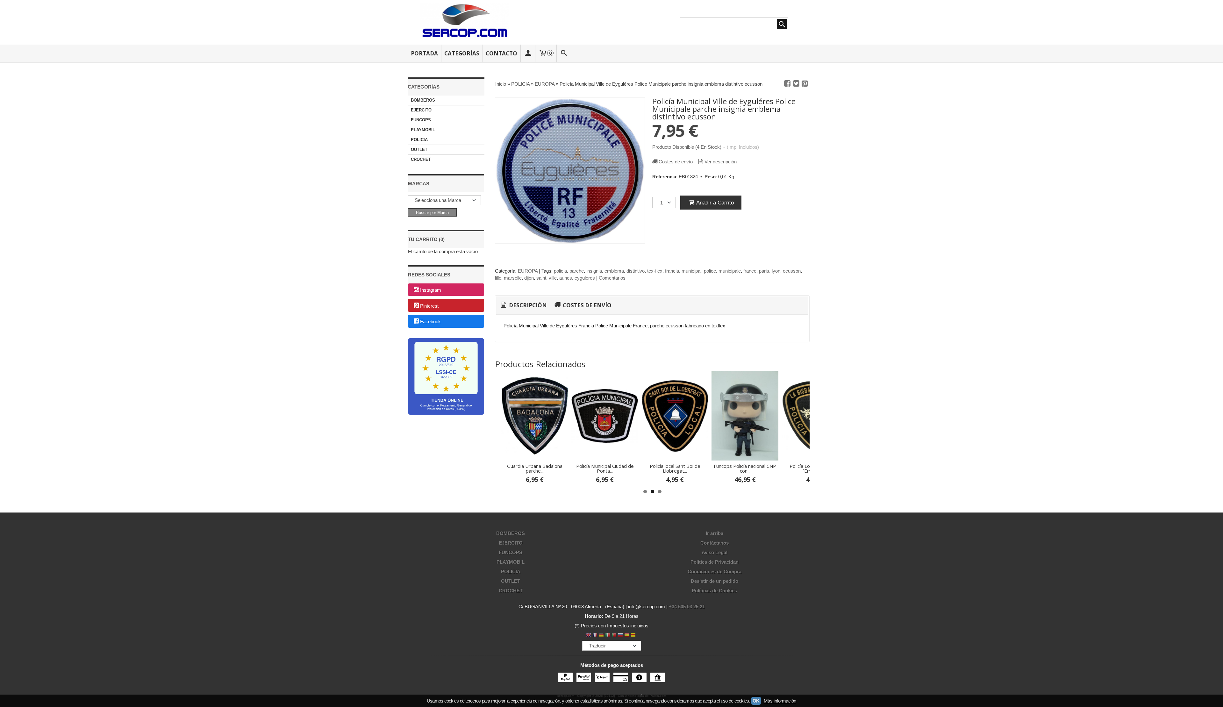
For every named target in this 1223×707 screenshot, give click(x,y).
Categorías (461, 53)
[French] (594, 635)
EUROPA (528, 271)
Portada (424, 53)
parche (576, 271)
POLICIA (419, 139)
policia (560, 271)
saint (541, 278)
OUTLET (419, 149)
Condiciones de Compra (714, 571)
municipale (730, 271)
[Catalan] (634, 635)
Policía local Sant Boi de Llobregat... (675, 468)
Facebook (430, 322)
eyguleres (585, 278)
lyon (776, 271)
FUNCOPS (421, 120)
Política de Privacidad (714, 562)
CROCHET (421, 159)
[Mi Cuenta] (527, 53)
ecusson (792, 271)
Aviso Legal (714, 552)
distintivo (635, 271)
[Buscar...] (564, 53)
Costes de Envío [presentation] (586, 305)
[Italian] (607, 635)
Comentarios (612, 278)
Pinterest (429, 306)
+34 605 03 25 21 (687, 606)
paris (764, 271)
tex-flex (654, 271)
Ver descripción (720, 161)
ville (553, 278)
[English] (588, 635)
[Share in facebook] (787, 84)
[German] (601, 635)
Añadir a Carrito (714, 202)
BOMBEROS (423, 100)
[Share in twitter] (796, 84)
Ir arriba (714, 533)
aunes (565, 278)
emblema (614, 271)
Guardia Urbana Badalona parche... (534, 468)
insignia (594, 271)
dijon (529, 278)
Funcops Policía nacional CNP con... (745, 468)
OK (756, 700)
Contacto (501, 53)
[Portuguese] (614, 635)
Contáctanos (714, 543)
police (710, 271)
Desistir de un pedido (714, 581)
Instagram (430, 290)
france (749, 271)
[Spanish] (626, 635)
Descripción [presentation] (527, 305)
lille (498, 278)
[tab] (523, 305)
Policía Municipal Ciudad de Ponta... (605, 468)
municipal (691, 271)
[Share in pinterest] (804, 84)
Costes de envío (676, 161)
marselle (513, 278)
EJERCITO (421, 110)
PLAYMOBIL (423, 129)
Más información (780, 700)
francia (672, 271)
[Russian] (620, 635)
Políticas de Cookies (714, 590)
